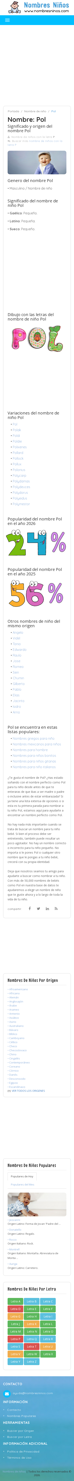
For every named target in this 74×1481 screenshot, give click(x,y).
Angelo (18, 632)
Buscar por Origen (20, 1431)
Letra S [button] (15, 1346)
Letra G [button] (15, 1316)
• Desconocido (16, 1079)
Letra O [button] (48, 1331)
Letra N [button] (32, 1331)
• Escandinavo (16, 1087)
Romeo (18, 667)
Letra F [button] (48, 1309)
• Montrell (14, 1249)
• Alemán (13, 997)
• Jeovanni (14, 1220)
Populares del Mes (22, 1184)
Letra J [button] (15, 1324)
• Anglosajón (15, 1001)
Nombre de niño (35, 111)
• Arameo (13, 1009)
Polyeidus (20, 498)
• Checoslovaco (17, 1050)
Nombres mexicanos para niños (37, 744)
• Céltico (12, 1042)
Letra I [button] (48, 1316)
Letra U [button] (48, 1346)
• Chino (12, 1054)
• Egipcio (13, 1083)
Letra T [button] (32, 1346)
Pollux (17, 464)
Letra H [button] (32, 1316)
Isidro (17, 707)
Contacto (14, 1410)
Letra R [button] (48, 1339)
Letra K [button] (32, 1324)
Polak (17, 430)
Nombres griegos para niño (33, 738)
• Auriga (12, 1264)
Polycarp (19, 475)
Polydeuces (21, 487)
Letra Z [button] (32, 1361)
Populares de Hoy (22, 1176)
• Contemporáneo (19, 1062)
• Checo (12, 1046)
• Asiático (13, 1018)
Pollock (18, 458)
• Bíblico (12, 1034)
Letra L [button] (48, 1324)
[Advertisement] (37, 65)
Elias (16, 695)
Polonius (19, 470)
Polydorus (20, 493)
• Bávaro (13, 1030)
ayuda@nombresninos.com (33, 1393)
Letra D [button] (15, 1309)
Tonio (17, 644)
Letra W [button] (32, 1354)
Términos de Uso (19, 1457)
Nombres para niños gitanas (34, 761)
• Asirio (12, 1022)
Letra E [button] (31, 1309)
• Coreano (14, 1066)
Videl (16, 638)
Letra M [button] (15, 1331)
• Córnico (13, 1070)
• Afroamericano (18, 989)
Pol (15, 424)
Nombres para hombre (30, 750)
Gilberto (19, 684)
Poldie (17, 441)
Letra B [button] (32, 1301)
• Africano (14, 993)
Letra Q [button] (32, 1339)
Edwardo (20, 650)
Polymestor (21, 504)
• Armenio (14, 1013)
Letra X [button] (48, 1354)
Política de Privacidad (23, 1451)
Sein (16, 672)
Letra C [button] (48, 1301)
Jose (16, 661)
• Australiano (16, 1026)
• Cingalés (14, 1058)
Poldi (16, 436)
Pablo (17, 689)
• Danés (12, 1074)
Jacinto (18, 701)
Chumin (18, 678)
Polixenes (20, 447)
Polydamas (21, 481)
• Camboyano (16, 1038)
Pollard (18, 453)
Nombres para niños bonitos (34, 756)
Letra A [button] (15, 1301)
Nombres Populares (21, 1416)
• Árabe (12, 1005)
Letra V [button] (15, 1354)
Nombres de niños (14, 1471)
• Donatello (14, 1229)
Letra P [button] (15, 1339)
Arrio (16, 712)
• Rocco (12, 1239)
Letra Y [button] (15, 1361)
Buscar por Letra (19, 1437)
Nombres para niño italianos (34, 767)
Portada (13, 111)
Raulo (17, 655)
